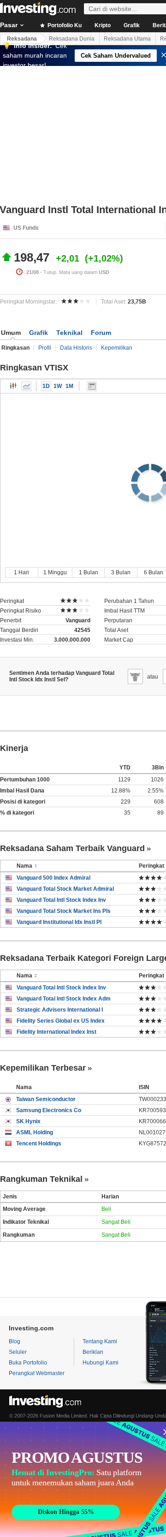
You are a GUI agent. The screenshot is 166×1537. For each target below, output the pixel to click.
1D (46, 386)
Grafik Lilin (13, 386)
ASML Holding (34, 1132)
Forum (101, 332)
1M (69, 386)
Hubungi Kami (101, 1362)
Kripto (103, 25)
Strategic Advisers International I (60, 1010)
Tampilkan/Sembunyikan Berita (92, 386)
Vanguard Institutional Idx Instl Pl (59, 922)
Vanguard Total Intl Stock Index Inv (61, 900)
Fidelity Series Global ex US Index (61, 1021)
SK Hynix (28, 1121)
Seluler (18, 1352)
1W (57, 386)
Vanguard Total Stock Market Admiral (65, 889)
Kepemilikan (116, 348)
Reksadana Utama (127, 39)
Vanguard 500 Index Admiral (53, 878)
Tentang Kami (100, 1341)
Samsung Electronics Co (48, 1110)
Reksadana (22, 39)
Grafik (132, 25)
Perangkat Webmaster (37, 1373)
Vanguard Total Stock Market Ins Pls (64, 911)
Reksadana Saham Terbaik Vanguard (72, 848)
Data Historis (76, 348)
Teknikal (69, 332)
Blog (14, 1341)
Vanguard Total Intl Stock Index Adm (64, 998)
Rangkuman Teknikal (41, 1179)
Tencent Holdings (38, 1143)
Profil (44, 348)
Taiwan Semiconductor (46, 1099)
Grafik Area (26, 386)
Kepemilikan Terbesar (43, 1067)
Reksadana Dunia (72, 39)
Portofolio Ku (64, 25)
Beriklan (93, 1352)
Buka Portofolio (28, 1362)
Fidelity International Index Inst (56, 1032)
